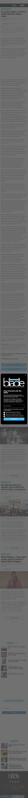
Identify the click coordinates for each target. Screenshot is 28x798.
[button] (14, 413)
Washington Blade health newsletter (15, 416)
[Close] (25, 375)
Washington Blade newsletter (13, 412)
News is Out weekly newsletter (13, 414)
